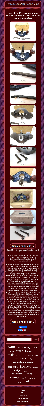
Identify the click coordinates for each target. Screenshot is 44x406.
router (16, 359)
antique (18, 370)
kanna (28, 351)
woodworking (23, 362)
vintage (15, 377)
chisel (23, 358)
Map (23, 393)
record (35, 351)
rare (36, 355)
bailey (30, 359)
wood (19, 350)
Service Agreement (22, 401)
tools (11, 354)
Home (23, 390)
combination (21, 355)
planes (10, 371)
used (24, 378)
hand (35, 347)
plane (11, 347)
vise (18, 347)
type (9, 374)
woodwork (35, 367)
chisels (10, 359)
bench (31, 371)
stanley (26, 347)
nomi (12, 351)
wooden (36, 374)
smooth (36, 359)
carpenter (32, 378)
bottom (19, 382)
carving (25, 371)
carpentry (13, 366)
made (36, 371)
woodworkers (17, 374)
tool (26, 381)
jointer (30, 355)
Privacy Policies (22, 399)
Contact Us (23, 396)
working (28, 373)
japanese (25, 366)
